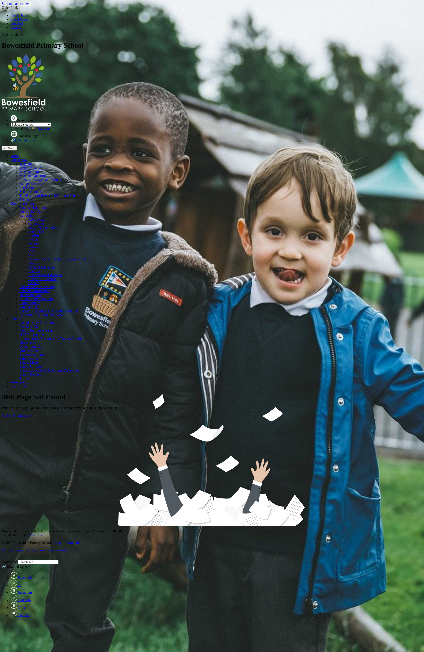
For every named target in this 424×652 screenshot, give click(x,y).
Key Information (22, 203)
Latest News (19, 19)
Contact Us (18, 386)
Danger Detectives (32, 184)
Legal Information (67, 543)
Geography (36, 243)
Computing (36, 223)
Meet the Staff (29, 172)
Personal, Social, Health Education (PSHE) (58, 259)
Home (15, 156)
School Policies (30, 374)
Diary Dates (19, 15)
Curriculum (27, 215)
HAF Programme (31, 334)
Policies (16, 27)
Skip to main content (16, 4)
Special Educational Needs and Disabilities (49, 311)
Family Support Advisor (36, 331)
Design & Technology (43, 227)
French (33, 239)
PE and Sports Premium (36, 299)
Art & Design (37, 219)
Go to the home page (16, 415)
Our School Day (30, 211)
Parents (16, 319)
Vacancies (26, 199)
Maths (32, 251)
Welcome (25, 164)
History (33, 247)
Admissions (19, 382)
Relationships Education (45, 275)
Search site (9, 562)
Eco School (27, 188)
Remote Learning (31, 354)
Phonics (33, 263)
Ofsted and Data (30, 295)
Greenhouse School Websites (48, 550)
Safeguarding (28, 307)
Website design (12, 550)
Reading (34, 271)
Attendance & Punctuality (37, 287)
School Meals (28, 362)
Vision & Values (30, 168)
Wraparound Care (31, 346)
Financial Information (34, 291)
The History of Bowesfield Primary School (49, 195)
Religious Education (42, 279)
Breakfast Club (29, 327)
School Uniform (30, 366)
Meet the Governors (33, 176)
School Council (30, 192)
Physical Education (41, 267)
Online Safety (29, 350)
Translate (43, 128)
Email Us (35, 535)
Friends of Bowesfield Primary (40, 180)
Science (33, 283)
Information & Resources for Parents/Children (51, 338)
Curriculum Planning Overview (41, 315)
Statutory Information (34, 207)
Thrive (24, 378)
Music (32, 255)
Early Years (36, 231)
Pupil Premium (29, 303)
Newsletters (27, 342)
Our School (19, 160)
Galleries (17, 23)
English (33, 235)
